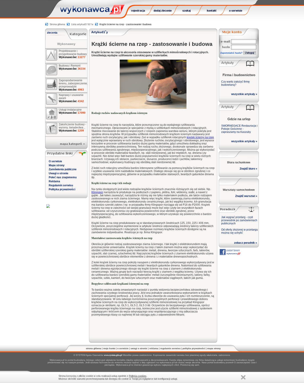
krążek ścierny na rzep (200, 137)
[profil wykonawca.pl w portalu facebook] (230, 254)
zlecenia (52, 32)
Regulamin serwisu (61, 185)
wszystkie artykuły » (244, 94)
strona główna (93, 348)
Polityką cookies (137, 376)
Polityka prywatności (62, 189)
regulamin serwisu (170, 348)
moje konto (109, 348)
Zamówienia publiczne (63, 169)
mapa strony (214, 348)
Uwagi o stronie (58, 173)
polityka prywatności (193, 348)
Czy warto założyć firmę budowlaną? (235, 83)
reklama (153, 348)
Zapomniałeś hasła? (231, 53)
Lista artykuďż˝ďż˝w (82, 24)
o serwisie (123, 348)
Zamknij (243, 377)
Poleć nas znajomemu (63, 177)
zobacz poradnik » (245, 242)
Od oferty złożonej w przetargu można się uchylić (239, 231)
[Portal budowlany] (93, 13)
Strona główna (57, 24)
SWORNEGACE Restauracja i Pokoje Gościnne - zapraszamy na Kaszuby (239, 129)
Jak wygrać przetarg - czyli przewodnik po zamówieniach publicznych (239, 220)
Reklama (54, 181)
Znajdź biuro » (248, 168)
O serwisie (55, 161)
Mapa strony (57, 165)
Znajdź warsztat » (246, 196)
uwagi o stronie (139, 348)
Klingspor (97, 192)
